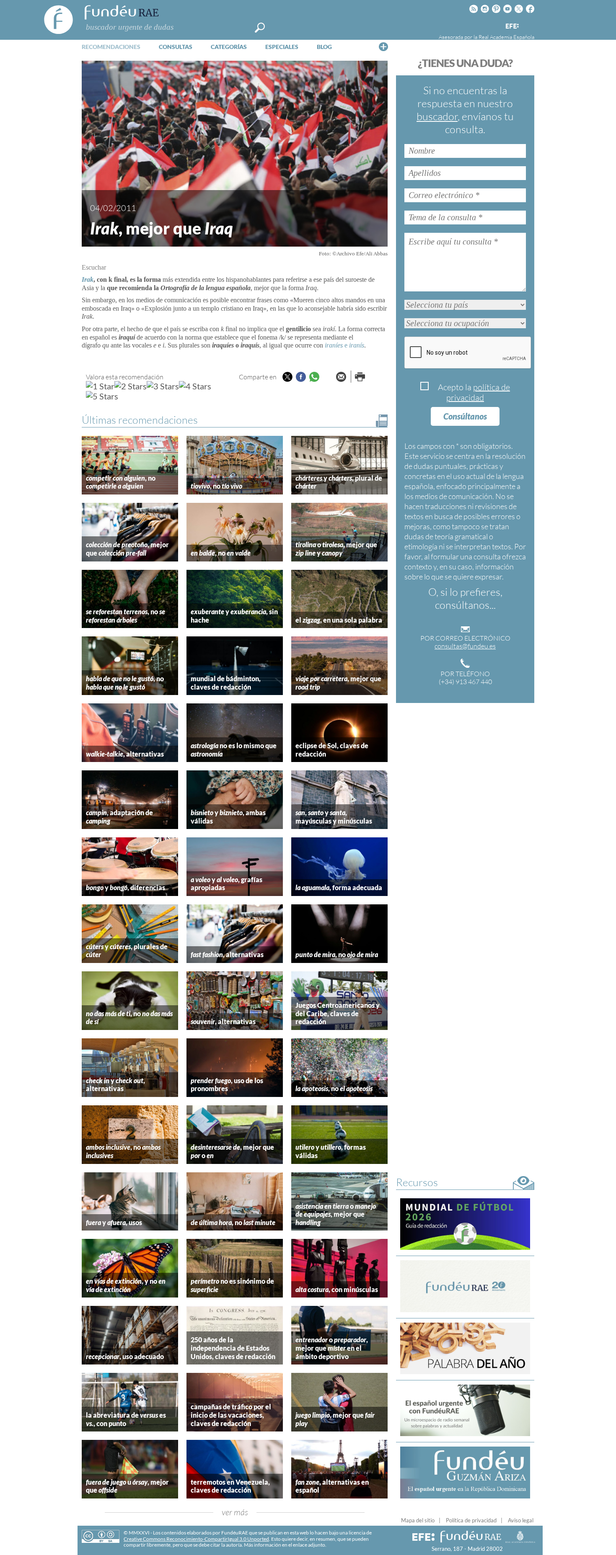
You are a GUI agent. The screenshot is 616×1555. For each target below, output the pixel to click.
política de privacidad (478, 392)
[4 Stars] (195, 386)
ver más (235, 1512)
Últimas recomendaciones (140, 419)
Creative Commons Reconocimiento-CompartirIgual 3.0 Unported (196, 1539)
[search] (260, 27)
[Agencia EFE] (511, 26)
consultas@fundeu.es (465, 646)
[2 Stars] (130, 386)
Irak (87, 279)
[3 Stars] (163, 386)
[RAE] (528, 24)
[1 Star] (100, 386)
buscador (437, 116)
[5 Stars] (102, 396)
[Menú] (383, 46)
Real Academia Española (506, 36)
